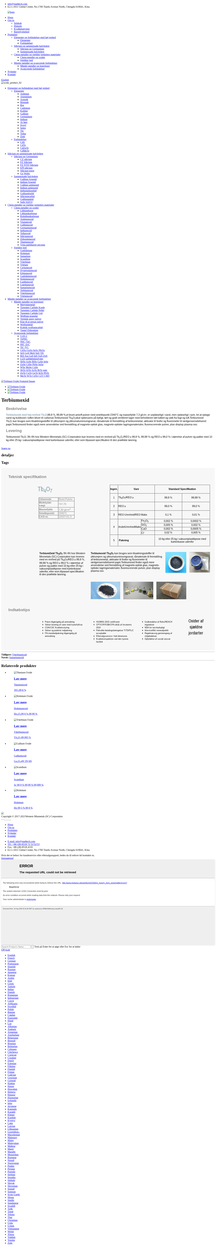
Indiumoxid (26, 230)
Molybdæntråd (27, 304)
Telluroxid (25, 233)
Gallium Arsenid (28, 179)
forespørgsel (7, 858)
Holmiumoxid (27, 279)
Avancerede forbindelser (32, 68)
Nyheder (12, 71)
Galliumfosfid (27, 193)
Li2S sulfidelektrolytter (31, 358)
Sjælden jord (26, 60)
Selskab (18, 23)
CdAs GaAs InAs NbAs (32, 350)
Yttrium (24, 264)
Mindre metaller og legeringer (35, 66)
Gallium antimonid (29, 185)
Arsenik (24, 99)
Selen (23, 128)
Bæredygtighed (21, 31)
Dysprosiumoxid (28, 270)
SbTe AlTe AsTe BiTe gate (33, 370)
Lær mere (20, 678)
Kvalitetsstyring (22, 29)
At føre (23, 122)
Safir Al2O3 (26, 202)
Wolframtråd (26, 324)
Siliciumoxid (26, 236)
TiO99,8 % (20, 690)
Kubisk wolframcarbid (31, 327)
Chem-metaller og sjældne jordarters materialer (37, 54)
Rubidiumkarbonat (29, 216)
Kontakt (12, 74)
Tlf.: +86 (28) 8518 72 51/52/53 (24, 844)
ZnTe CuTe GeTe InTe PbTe (34, 373)
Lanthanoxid (26, 281)
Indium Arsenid (28, 182)
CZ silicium (26, 159)
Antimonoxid (27, 219)
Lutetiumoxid (27, 284)
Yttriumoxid (26, 296)
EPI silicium (26, 168)
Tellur (23, 133)
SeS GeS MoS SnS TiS (32, 353)
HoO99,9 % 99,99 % (25, 713)
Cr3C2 (23, 336)
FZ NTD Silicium (29, 165)
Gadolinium (26, 250)
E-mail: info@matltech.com (21, 841)
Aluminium (26, 96)
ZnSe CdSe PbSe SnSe (31, 364)
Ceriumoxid (26, 267)
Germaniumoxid (28, 227)
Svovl (23, 125)
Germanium (26, 116)
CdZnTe (24, 148)
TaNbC (24, 338)
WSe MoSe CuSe (29, 367)
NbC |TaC (25, 341)
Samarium (25, 256)
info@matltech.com (17, 4)
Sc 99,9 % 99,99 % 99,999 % (28, 785)
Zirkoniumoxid (27, 239)
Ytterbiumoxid (27, 293)
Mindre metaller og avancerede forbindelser (35, 63)
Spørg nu (5, 448)
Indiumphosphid (28, 190)
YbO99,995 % (22, 737)
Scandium (25, 259)
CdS (22, 142)
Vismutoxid (26, 222)
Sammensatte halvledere (32, 51)
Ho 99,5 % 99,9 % (23, 807)
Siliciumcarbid (27, 196)
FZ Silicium (26, 162)
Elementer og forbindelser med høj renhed (35, 37)
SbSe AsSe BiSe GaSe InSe (34, 361)
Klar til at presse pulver (31, 321)
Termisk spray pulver (30, 319)
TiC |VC (24, 347)
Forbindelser (26, 43)
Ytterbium (25, 262)
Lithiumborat (26, 210)
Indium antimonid (29, 187)
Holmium (25, 253)
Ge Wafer (25, 173)
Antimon (24, 93)
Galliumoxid (26, 225)
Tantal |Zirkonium (29, 330)
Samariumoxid (27, 287)
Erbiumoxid (26, 273)
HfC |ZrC (25, 344)
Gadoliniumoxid (28, 276)
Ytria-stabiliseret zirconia (32, 244)
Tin (22, 130)
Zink (22, 136)
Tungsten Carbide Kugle (32, 307)
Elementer (25, 40)
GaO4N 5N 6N (23, 761)
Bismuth (24, 102)
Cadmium (25, 108)
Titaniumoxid (27, 242)
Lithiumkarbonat (28, 213)
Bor (22, 105)
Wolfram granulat (29, 316)
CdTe (23, 145)
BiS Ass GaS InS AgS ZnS (33, 356)
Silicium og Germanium (32, 48)
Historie (18, 26)
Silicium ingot (27, 170)
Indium (23, 119)
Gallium (24, 113)
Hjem (10, 17)
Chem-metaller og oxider (32, 57)
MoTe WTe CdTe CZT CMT (35, 376)
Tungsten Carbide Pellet (32, 310)
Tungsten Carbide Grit (31, 313)
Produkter (12, 34)
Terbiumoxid (26, 290)
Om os (11, 20)
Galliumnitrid (27, 199)
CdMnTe (24, 150)
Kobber (24, 111)
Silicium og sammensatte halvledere (31, 46)
